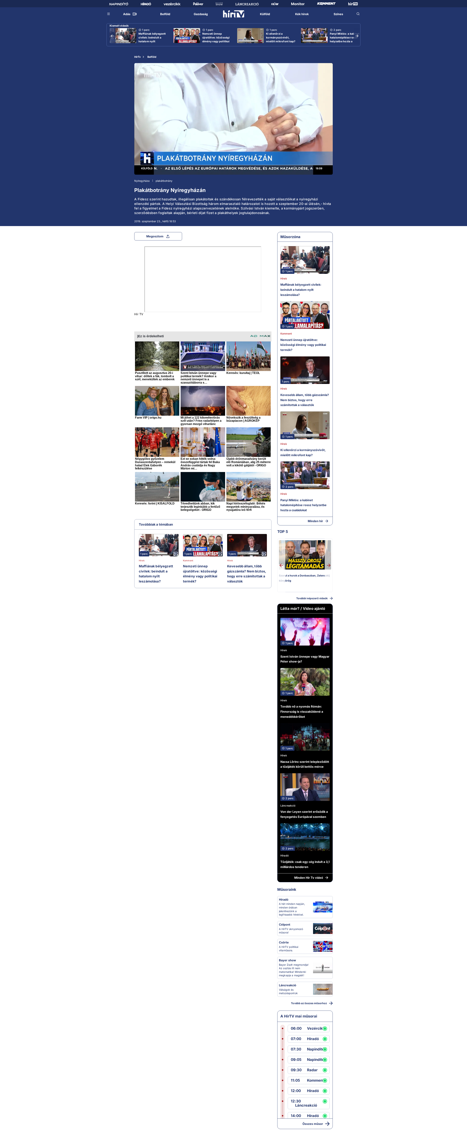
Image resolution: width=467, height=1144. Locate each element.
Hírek (142, 560)
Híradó (284, 855)
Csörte (284, 942)
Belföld (151, 56)
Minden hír (315, 521)
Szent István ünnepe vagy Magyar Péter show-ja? (304, 659)
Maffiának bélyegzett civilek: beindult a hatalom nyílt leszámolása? (152, 39)
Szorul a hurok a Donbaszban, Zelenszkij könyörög (304, 578)
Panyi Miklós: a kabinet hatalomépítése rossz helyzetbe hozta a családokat (345, 39)
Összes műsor (312, 1124)
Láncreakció (288, 805)
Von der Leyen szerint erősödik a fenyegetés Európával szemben (304, 814)
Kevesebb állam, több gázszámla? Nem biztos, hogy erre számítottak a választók (246, 573)
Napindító (315, 1049)
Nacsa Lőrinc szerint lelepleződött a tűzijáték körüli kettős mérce (304, 764)
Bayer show (287, 960)
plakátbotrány (164, 180)
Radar (312, 1070)
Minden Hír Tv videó (308, 877)
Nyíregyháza (142, 180)
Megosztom (154, 236)
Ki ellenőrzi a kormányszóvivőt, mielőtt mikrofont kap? (281, 37)
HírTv (137, 56)
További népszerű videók (312, 598)
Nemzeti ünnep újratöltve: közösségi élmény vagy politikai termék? (216, 39)
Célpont (284, 924)
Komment (188, 560)
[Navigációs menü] (108, 14)
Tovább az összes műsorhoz (309, 1003)
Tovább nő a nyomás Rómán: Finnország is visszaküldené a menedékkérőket (301, 711)
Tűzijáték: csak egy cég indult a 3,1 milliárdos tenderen (305, 864)
